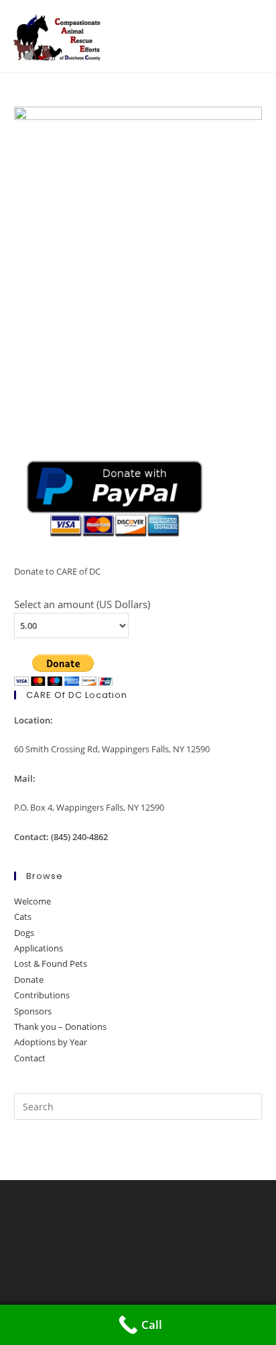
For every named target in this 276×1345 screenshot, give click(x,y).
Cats (22, 917)
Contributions (42, 995)
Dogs (24, 933)
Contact (30, 1058)
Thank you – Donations (60, 1026)
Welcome (32, 901)
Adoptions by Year (50, 1042)
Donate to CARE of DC (57, 571)
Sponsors (33, 1011)
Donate (29, 980)
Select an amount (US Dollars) (82, 604)
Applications (38, 948)
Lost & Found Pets (50, 963)
